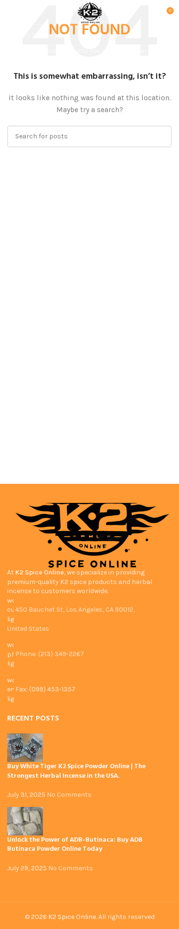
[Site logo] (90, 14)
